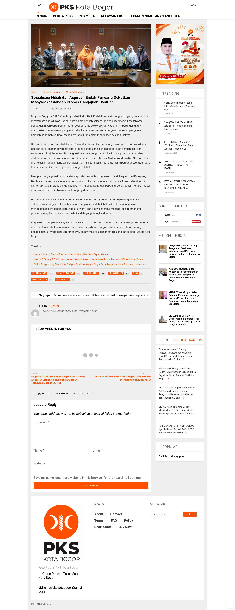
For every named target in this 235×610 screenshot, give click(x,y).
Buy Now (125, 527)
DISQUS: (90, 393)
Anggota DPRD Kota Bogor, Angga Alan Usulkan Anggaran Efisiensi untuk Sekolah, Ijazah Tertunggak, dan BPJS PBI (58, 379)
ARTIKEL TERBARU (173, 235)
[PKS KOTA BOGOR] (79, 10)
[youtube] (177, 4)
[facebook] (187, 4)
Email (98, 450)
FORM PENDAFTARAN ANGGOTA (155, 16)
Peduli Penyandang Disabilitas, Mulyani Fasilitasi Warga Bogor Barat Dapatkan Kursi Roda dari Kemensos (90, 264)
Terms (99, 520)
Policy (128, 520)
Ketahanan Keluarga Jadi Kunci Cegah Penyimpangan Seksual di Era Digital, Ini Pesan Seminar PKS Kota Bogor (183, 275)
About (98, 514)
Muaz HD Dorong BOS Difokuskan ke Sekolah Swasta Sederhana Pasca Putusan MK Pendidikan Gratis (88, 259)
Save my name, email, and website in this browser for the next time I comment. (89, 478)
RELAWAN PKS (112, 16)
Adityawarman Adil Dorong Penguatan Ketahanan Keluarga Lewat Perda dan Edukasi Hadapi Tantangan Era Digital (184, 251)
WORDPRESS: (63, 393)
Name (39, 450)
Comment (42, 422)
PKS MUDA (87, 16)
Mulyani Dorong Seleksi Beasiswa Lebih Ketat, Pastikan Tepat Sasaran (72, 254)
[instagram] (182, 4)
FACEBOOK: (78, 393)
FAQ (114, 520)
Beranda (40, 16)
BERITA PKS (62, 16)
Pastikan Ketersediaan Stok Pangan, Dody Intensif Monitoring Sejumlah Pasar (122, 378)
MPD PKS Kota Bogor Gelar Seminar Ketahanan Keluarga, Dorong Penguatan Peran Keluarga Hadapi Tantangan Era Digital (184, 298)
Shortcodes (103, 527)
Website (39, 463)
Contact (116, 514)
